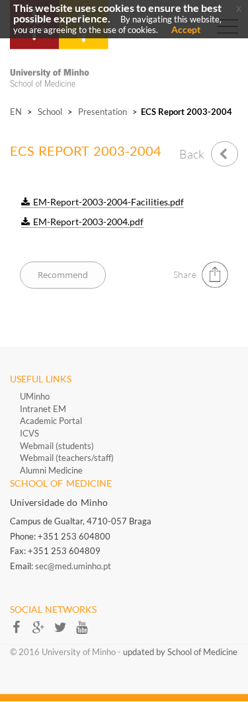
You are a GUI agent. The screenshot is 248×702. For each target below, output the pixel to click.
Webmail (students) (57, 445)
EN (16, 111)
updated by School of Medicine (180, 652)
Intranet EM (43, 409)
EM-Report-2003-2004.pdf (88, 222)
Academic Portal (51, 420)
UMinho (35, 396)
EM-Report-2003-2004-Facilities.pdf (108, 202)
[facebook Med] (21, 631)
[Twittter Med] (64, 631)
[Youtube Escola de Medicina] (85, 631)
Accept (185, 29)
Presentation (102, 111)
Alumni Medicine (51, 470)
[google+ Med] (43, 631)
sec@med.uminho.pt (73, 566)
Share (184, 274)
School (50, 111)
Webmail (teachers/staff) (67, 457)
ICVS (29, 433)
